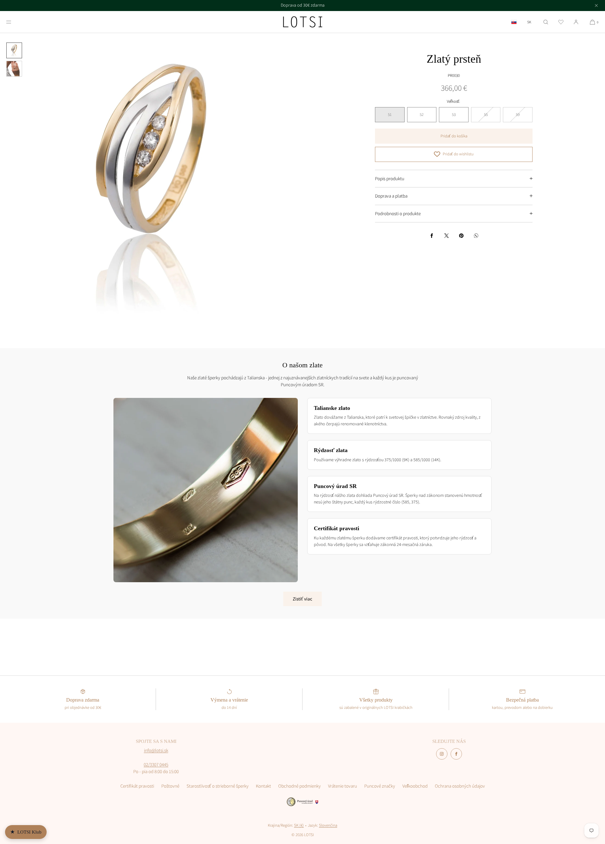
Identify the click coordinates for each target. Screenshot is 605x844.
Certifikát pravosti (137, 786)
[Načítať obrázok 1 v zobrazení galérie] (14, 50)
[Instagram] (442, 754)
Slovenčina (328, 825)
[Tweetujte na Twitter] (446, 236)
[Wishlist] (561, 22)
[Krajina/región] (514, 22)
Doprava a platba (391, 196)
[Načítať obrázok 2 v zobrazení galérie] (14, 69)
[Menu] (13, 22)
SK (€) (299, 825)
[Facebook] (456, 754)
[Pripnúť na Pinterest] (461, 236)
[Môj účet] (576, 22)
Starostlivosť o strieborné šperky (218, 786)
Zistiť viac (302, 599)
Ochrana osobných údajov (460, 786)
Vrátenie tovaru (342, 786)
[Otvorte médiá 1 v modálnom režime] (151, 184)
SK (529, 22)
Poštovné (170, 786)
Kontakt (263, 786)
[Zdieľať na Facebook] (432, 236)
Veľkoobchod (415, 786)
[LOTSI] (302, 22)
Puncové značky (379, 786)
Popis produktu (389, 178)
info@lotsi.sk (156, 750)
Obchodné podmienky (299, 786)
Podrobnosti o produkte (398, 213)
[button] (545, 22)
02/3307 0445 (156, 764)
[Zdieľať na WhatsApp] (476, 236)
